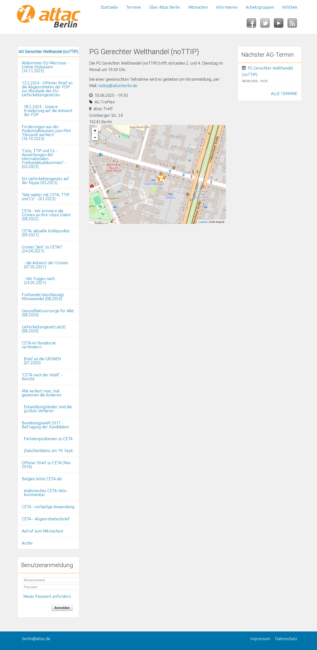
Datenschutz (286, 638)
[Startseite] (48, 17)
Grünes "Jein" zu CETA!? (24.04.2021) (42, 249)
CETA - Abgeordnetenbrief (46, 519)
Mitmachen (198, 7)
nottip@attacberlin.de (117, 85)
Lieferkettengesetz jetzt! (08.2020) (44, 329)
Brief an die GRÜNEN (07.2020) (42, 361)
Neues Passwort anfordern (47, 596)
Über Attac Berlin (164, 7)
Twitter (267, 24)
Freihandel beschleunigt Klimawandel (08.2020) (43, 296)
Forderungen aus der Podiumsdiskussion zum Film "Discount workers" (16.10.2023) (46, 132)
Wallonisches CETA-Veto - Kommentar (46, 492)
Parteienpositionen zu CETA (48, 438)
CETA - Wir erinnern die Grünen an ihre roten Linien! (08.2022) (46, 215)
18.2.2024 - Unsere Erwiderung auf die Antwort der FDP (48, 110)
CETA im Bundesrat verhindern (39, 345)
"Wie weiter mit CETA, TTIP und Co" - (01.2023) (46, 197)
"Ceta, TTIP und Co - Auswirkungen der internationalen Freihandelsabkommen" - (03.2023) (44, 158)
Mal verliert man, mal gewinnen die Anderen (41, 393)
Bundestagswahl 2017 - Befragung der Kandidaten (45, 425)
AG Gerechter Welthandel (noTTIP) (48, 51)
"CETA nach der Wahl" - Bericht (42, 377)
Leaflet (203, 222)
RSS (294, 24)
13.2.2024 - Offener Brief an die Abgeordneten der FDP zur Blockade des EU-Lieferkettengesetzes (47, 89)
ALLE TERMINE (284, 93)
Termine (133, 7)
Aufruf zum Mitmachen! (42, 531)
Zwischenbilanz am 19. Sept (48, 450)
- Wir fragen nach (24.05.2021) (39, 280)
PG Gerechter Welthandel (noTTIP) (267, 71)
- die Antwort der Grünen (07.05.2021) (46, 265)
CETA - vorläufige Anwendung (48, 507)
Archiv (27, 543)
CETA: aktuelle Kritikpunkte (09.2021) (46, 233)
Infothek (289, 7)
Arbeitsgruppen (260, 7)
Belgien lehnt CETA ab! (42, 479)
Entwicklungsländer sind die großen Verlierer (48, 409)
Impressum (260, 638)
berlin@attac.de (36, 638)
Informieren (227, 7)
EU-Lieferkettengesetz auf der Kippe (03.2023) (45, 180)
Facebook (253, 24)
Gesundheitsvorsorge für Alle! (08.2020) (48, 313)
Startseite (109, 7)
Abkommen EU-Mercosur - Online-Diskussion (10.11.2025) (45, 67)
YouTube (281, 24)
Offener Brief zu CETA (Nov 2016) (46, 464)
